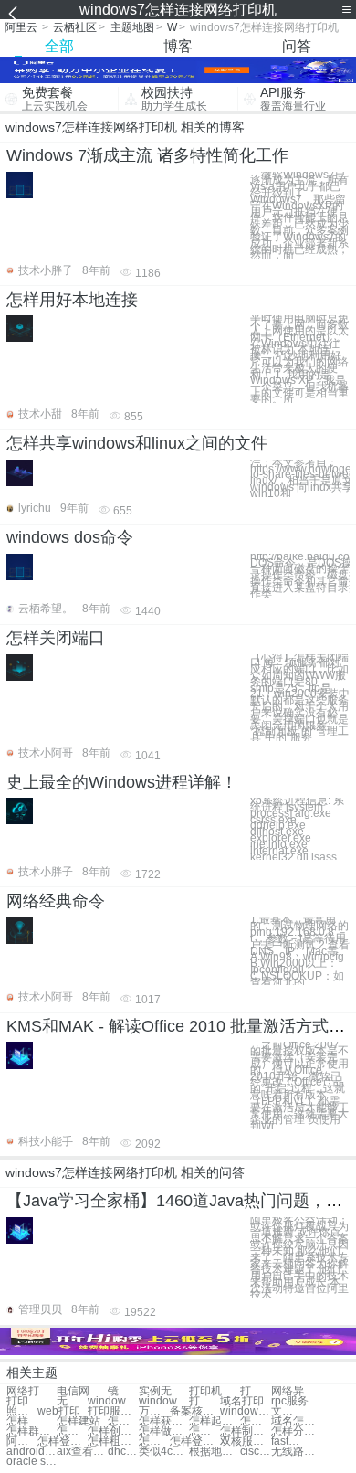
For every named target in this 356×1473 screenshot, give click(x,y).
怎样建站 (78, 1421)
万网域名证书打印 (154, 1411)
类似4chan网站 (164, 1452)
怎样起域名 (214, 1421)
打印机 (205, 1391)
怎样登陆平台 (62, 1441)
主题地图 (132, 27)
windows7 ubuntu (113, 1401)
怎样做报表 (164, 1431)
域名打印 (242, 1401)
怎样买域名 (123, 1421)
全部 (59, 46)
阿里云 (21, 27)
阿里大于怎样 (21, 1441)
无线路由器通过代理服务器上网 (296, 1452)
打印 (17, 1401)
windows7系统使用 (164, 1401)
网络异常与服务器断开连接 (296, 1391)
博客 (178, 46)
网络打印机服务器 (31, 1391)
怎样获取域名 (164, 1421)
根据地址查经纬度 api (214, 1452)
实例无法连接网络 (164, 1391)
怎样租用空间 (113, 1441)
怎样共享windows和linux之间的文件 (136, 443)
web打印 (58, 1411)
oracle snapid (31, 1462)
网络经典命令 (55, 901)
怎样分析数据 (296, 1431)
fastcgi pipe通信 (286, 1441)
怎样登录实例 (195, 1441)
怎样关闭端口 (55, 638)
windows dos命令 (69, 537)
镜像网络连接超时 (123, 1391)
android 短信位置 (31, 1452)
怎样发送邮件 (255, 1421)
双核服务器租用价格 (245, 1441)
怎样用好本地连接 (72, 300)
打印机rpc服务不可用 (204, 1401)
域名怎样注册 (296, 1421)
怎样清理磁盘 (154, 1441)
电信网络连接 (82, 1391)
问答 (296, 46)
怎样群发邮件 (31, 1431)
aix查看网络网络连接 (82, 1452)
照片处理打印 (21, 1411)
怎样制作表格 (204, 1431)
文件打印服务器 (286, 1411)
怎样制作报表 (245, 1431)
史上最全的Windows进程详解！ (121, 782)
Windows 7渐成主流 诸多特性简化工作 (147, 155)
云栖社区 (75, 27)
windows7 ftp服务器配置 (245, 1411)
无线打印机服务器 (72, 1401)
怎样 (17, 1421)
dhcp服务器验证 (123, 1452)
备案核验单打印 (195, 1411)
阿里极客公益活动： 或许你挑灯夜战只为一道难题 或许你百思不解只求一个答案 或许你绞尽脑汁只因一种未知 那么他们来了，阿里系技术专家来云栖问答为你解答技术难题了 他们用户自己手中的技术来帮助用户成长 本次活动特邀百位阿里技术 (299, 1257)
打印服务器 (113, 1411)
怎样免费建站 (72, 1431)
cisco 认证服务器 (255, 1452)
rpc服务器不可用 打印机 (296, 1401)
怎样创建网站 (113, 1431)
